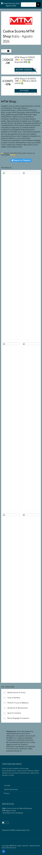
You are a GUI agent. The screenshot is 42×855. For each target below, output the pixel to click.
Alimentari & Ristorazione (16, 708)
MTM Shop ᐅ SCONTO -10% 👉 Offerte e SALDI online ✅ (25, 81)
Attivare (24, 91)
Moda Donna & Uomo (14, 692)
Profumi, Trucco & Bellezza (16, 703)
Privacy (6, 793)
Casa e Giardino (12, 698)
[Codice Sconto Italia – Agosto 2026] (11, 4)
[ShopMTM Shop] (21, 21)
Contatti (7, 785)
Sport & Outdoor (12, 713)
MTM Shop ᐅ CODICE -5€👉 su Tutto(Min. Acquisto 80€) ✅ (25, 59)
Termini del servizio (11, 789)
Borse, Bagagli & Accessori (16, 718)
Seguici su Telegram (22, 160)
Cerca (38, 4)
